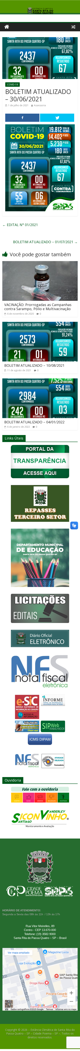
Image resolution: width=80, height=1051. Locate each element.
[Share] (22, 118)
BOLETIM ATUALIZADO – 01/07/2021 (45, 242)
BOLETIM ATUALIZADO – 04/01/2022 (34, 422)
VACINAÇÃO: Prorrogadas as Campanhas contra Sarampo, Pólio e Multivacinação (37, 306)
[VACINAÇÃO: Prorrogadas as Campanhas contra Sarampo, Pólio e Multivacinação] (39, 263)
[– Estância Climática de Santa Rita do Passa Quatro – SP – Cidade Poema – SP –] (6, 27)
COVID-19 (12, 84)
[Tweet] (57, 118)
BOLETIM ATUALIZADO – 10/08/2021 (34, 365)
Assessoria (40, 105)
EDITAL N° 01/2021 (20, 224)
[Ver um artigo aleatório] (73, 27)
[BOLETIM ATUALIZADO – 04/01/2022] (39, 381)
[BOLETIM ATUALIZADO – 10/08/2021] (39, 324)
